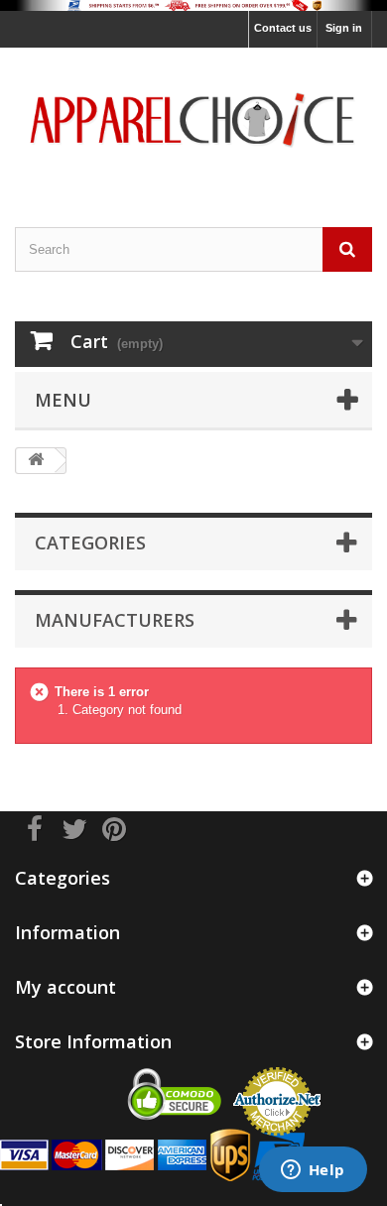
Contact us (283, 28)
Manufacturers (114, 620)
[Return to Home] (36, 460)
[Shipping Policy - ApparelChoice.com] (193, 5)
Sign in (343, 28)
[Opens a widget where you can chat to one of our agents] (312, 1171)
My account (65, 987)
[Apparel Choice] (193, 120)
